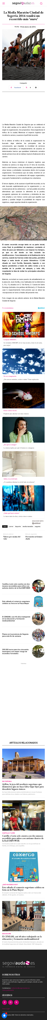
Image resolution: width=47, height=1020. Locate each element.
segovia (37, 526)
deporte (18, 526)
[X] (16, 1002)
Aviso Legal (6, 1009)
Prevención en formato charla (33, 538)
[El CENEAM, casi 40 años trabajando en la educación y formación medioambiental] (38, 618)
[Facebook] (4, 1002)
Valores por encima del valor (11, 538)
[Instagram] (10, 1002)
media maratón (28, 526)
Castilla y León (8, 833)
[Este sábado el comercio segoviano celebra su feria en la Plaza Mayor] (38, 602)
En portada (6, 781)
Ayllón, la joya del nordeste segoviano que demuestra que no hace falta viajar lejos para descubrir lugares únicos (23, 786)
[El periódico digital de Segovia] (23, 3)
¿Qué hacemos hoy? (10, 884)
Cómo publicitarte (8, 990)
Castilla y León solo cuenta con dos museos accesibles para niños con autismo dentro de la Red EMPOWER (16, 586)
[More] (36, 87)
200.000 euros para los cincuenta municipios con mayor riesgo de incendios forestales (15, 652)
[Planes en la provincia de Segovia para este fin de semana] (38, 635)
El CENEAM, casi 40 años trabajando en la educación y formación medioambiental (16, 619)
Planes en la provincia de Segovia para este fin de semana (15, 635)
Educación (6, 933)
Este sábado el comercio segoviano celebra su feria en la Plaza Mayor (16, 602)
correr (11, 526)
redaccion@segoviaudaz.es (20, 988)
